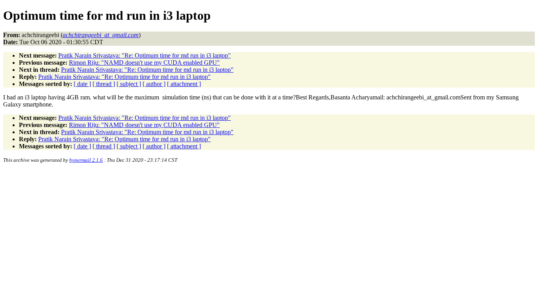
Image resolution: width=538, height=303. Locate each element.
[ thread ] (104, 83)
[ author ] (154, 83)
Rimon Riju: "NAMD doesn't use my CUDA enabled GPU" (144, 62)
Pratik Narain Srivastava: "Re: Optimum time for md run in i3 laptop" (144, 55)
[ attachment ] (184, 83)
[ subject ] (129, 83)
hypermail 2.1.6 (86, 160)
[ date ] (82, 83)
